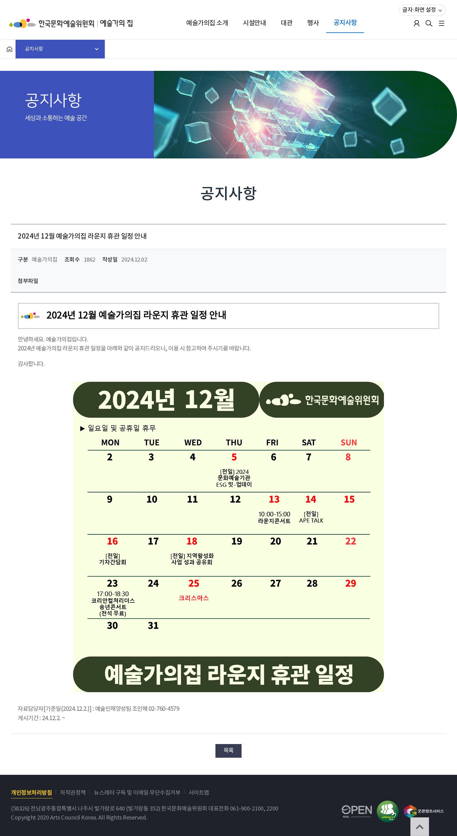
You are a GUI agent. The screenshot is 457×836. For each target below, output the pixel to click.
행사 (313, 23)
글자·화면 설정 (419, 10)
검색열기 (429, 23)
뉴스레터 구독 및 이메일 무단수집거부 (137, 793)
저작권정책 (73, 793)
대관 (286, 23)
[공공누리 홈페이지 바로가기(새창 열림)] (356, 809)
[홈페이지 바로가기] (9, 49)
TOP (419, 826)
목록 (229, 750)
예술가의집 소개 (207, 23)
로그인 (416, 23)
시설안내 (254, 23)
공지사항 (345, 23)
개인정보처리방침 (31, 793)
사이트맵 (199, 793)
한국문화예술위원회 (54, 23)
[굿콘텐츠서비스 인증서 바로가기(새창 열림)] (424, 808)
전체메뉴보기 (441, 23)
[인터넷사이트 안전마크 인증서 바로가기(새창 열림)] (388, 805)
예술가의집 (116, 23)
